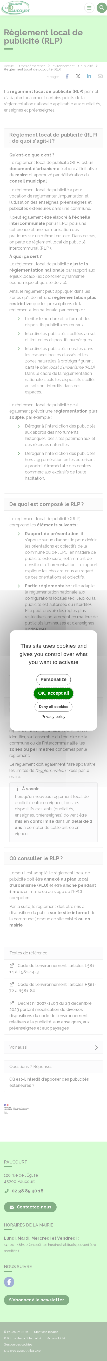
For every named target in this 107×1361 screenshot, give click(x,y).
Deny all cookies (53, 707)
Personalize (53, 679)
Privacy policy (53, 717)
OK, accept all (53, 693)
